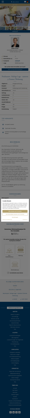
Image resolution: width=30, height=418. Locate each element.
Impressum (25, 219)
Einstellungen (15, 217)
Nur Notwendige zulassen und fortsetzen (15, 214)
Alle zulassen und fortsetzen (15, 211)
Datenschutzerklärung (7, 219)
